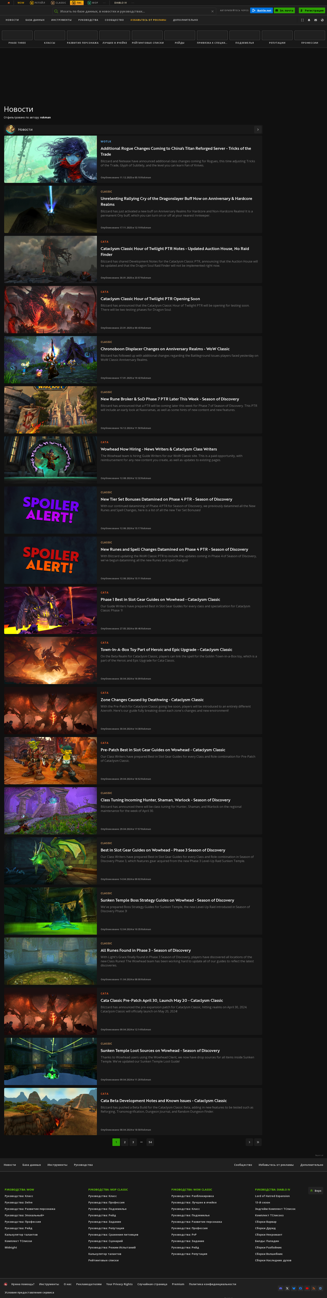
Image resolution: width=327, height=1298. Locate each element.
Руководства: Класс (19, 1196)
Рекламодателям (89, 1284)
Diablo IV (124, 2)
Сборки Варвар (265, 1221)
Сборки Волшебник (269, 1254)
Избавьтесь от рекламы (148, 20)
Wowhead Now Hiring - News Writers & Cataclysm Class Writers (159, 449)
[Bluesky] (294, 1288)
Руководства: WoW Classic (191, 1189)
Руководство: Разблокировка (192, 1196)
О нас (68, 1284)
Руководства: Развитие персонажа (30, 1209)
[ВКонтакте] (320, 1288)
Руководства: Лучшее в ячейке (194, 1202)
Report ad (319, 1155)
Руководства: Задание (104, 1221)
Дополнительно (311, 1165)
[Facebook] (300, 1288)
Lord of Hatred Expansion (272, 1196)
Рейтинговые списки (103, 1260)
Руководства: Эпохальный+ (24, 1215)
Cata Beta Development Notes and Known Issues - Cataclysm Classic (164, 1100)
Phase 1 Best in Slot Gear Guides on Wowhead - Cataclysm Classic (160, 599)
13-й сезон (262, 1202)
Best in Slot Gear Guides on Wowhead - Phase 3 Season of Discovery (163, 850)
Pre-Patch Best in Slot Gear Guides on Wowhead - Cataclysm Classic (163, 750)
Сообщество (114, 20)
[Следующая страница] (258, 129)
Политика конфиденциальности (212, 1284)
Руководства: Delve (19, 1202)
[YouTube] (307, 1288)
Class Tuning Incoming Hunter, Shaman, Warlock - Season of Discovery (165, 800)
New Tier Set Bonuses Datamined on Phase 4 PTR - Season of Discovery (166, 499)
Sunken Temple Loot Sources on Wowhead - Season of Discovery (160, 1050)
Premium (178, 1284)
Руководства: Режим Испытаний (112, 1247)
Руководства (88, 20)
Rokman (146, 177)
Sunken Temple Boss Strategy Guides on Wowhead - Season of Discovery (167, 900)
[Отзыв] (315, 20)
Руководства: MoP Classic (108, 1189)
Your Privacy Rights (119, 1284)
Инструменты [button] (61, 20)
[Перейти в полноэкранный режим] (302, 20)
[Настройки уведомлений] (309, 20)
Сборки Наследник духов (273, 1260)
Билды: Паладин (267, 1241)
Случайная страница (152, 1284)
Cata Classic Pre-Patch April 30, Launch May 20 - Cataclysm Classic (162, 1000)
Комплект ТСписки (18, 1241)
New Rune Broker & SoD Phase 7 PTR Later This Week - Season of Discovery (170, 399)
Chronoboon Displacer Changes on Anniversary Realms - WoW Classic (165, 349)
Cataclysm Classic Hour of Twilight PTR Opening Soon (150, 298)
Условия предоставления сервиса (29, 1292)
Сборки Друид (265, 1228)
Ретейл (40, 2)
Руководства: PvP (184, 1234)
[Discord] (280, 1288)
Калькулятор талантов (21, 1234)
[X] (287, 1288)
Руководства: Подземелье (107, 1209)
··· (104, 2)
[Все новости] (9, 3)
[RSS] (314, 1288)
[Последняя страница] (258, 1142)
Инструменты (57, 1165)
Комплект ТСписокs (269, 1215)
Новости (12, 20)
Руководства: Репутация (106, 1228)
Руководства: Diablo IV (272, 1189)
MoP (95, 2)
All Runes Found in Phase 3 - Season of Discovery (146, 950)
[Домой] (25, 10)
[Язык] (322, 20)
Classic (61, 2)
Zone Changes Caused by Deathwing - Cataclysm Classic (152, 699)
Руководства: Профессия (23, 1221)
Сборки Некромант (268, 1234)
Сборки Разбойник (268, 1247)
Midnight (11, 1247)
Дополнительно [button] (185, 20)
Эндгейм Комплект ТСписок (275, 1209)
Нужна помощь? (22, 1284)
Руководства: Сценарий (105, 1241)
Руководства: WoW (19, 1189)
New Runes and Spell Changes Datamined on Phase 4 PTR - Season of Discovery (174, 549)
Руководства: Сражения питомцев (113, 1234)
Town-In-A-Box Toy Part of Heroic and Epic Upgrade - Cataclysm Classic (166, 649)
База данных (35, 20)
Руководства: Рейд (18, 1228)
